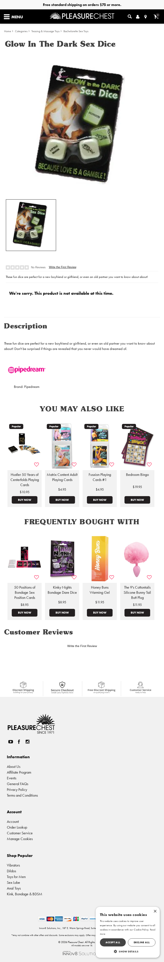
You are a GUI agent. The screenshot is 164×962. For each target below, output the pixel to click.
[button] (127, 951)
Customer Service (20, 833)
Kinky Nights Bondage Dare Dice (62, 590)
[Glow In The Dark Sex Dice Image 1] (82, 123)
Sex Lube (13, 882)
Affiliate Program (19, 772)
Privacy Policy (17, 789)
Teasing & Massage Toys (45, 31)
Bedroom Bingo (137, 474)
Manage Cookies (20, 838)
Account (13, 821)
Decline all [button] (142, 942)
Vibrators (13, 865)
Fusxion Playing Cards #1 (100, 477)
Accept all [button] (112, 942)
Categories (21, 31)
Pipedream (32, 387)
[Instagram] (27, 742)
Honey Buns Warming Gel (100, 590)
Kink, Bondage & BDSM (24, 894)
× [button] (155, 911)
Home (7, 31)
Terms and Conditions (22, 795)
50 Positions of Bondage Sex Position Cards (24, 592)
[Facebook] (19, 742)
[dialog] (128, 932)
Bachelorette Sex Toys (75, 31)
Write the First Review (62, 267)
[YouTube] (10, 742)
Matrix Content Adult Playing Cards (62, 477)
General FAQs (17, 783)
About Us (13, 766)
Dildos (11, 871)
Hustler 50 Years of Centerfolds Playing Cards (24, 479)
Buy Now (24, 499)
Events (11, 778)
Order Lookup (17, 827)
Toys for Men (16, 876)
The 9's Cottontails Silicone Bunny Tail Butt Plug (137, 592)
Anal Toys (14, 888)
